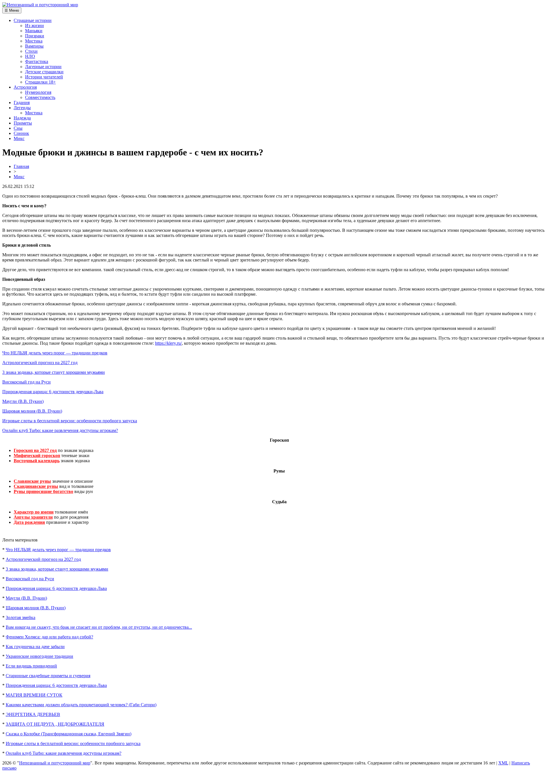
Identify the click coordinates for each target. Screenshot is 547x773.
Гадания (22, 102)
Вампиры (34, 46)
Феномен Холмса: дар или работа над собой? (49, 636)
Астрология (25, 87)
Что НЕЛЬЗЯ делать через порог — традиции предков (54, 352)
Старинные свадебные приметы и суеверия (48, 675)
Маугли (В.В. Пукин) (23, 401)
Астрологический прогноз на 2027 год (39, 362)
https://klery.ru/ (168, 343)
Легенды (22, 107)
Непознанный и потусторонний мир (54, 762)
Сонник (21, 133)
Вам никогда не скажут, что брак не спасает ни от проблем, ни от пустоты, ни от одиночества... (99, 627)
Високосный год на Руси (26, 382)
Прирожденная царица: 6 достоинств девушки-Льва (52, 391)
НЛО (30, 56)
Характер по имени (34, 512)
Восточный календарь (37, 460)
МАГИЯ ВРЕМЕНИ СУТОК (34, 695)
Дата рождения (29, 522)
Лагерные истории (43, 66)
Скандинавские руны (36, 486)
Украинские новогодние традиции (39, 656)
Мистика (33, 40)
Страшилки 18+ (40, 82)
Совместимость (40, 97)
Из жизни (34, 25)
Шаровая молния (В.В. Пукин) (32, 411)
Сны (18, 128)
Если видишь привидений (31, 666)
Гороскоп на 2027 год (35, 450)
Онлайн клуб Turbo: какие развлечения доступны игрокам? (60, 430)
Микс (19, 138)
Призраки (34, 35)
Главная (21, 166)
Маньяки (33, 30)
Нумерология (38, 92)
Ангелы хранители (33, 517)
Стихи (31, 51)
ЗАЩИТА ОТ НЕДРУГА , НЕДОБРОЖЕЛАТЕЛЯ (55, 724)
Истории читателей (44, 76)
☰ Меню (12, 10)
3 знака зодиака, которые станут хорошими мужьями (53, 372)
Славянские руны (32, 481)
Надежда (22, 117)
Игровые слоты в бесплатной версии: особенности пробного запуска (69, 420)
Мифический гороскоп (37, 455)
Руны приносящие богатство (43, 491)
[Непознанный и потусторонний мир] (40, 4)
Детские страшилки (44, 71)
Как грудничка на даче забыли (35, 646)
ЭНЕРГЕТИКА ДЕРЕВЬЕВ (33, 714)
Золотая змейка (20, 617)
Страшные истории (33, 20)
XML (503, 762)
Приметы (23, 123)
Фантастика (36, 61)
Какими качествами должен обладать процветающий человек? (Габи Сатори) (81, 704)
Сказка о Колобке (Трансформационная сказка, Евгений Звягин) (68, 733)
